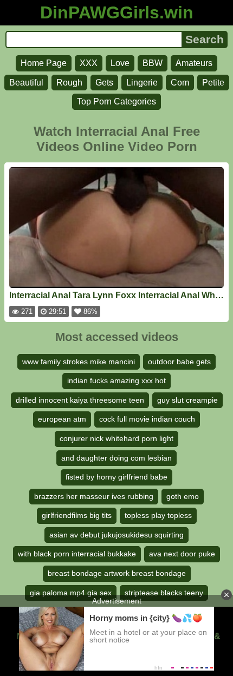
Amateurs (194, 63)
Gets (104, 82)
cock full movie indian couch (147, 419)
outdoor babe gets (179, 361)
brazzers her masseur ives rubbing (93, 496)
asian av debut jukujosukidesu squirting (116, 534)
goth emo (182, 496)
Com (180, 82)
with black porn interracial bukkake (77, 553)
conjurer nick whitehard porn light (116, 438)
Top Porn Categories (116, 101)
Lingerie (142, 82)
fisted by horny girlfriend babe (116, 476)
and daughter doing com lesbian (116, 458)
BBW (153, 63)
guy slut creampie (187, 400)
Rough (69, 82)
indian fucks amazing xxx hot (116, 380)
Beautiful (26, 82)
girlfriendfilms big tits (77, 515)
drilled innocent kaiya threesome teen (80, 400)
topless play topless (158, 515)
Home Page (44, 63)
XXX (89, 63)
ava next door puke (182, 553)
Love (120, 63)
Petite (213, 82)
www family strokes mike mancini (78, 361)
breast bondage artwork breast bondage (117, 573)
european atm (62, 419)
